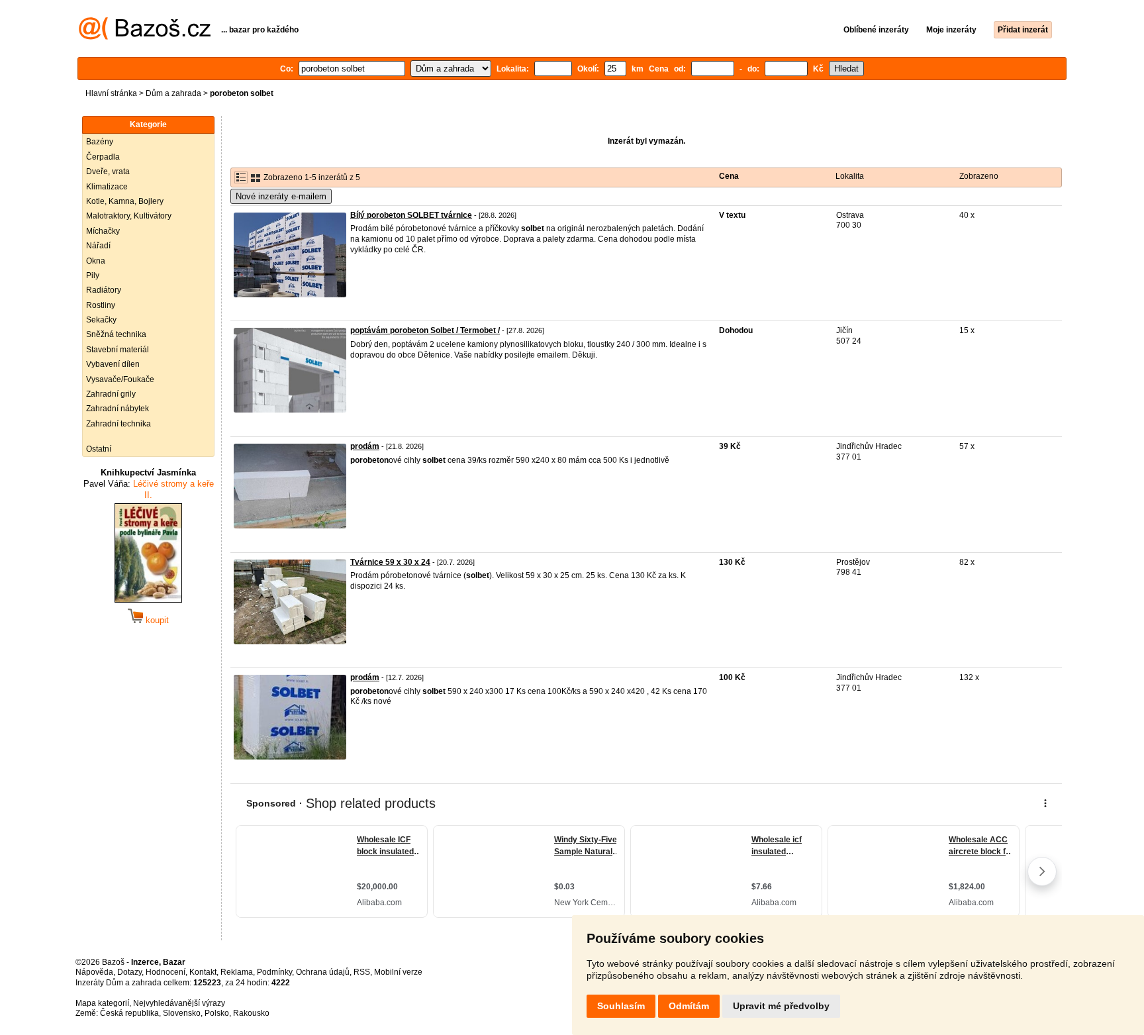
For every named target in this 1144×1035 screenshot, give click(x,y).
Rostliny (100, 305)
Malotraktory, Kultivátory (128, 216)
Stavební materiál (117, 349)
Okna (95, 261)
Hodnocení (165, 972)
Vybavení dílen (113, 364)
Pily (92, 275)
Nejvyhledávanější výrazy (179, 1003)
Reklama (236, 972)
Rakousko (251, 1013)
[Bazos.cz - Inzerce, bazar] (145, 37)
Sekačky (101, 319)
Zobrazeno (978, 176)
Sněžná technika (116, 334)
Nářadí (98, 245)
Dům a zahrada (173, 93)
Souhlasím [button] (621, 1006)
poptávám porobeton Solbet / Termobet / (425, 330)
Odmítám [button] (689, 1006)
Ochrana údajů (323, 972)
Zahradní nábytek (117, 408)
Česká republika (129, 1013)
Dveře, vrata (108, 171)
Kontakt (202, 972)
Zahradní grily (111, 394)
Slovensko (182, 1013)
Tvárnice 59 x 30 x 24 (390, 562)
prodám (364, 446)
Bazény (99, 141)
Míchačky (103, 231)
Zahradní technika (118, 423)
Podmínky (274, 972)
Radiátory (103, 290)
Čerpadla (103, 157)
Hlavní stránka (111, 93)
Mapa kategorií (102, 1003)
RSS (362, 972)
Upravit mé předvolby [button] (781, 1006)
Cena (729, 176)
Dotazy (129, 972)
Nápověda (94, 972)
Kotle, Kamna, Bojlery (125, 201)
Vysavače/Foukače (120, 379)
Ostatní (98, 449)
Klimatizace (107, 186)
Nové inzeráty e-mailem (281, 196)
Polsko (217, 1013)
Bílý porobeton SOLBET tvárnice (411, 215)
